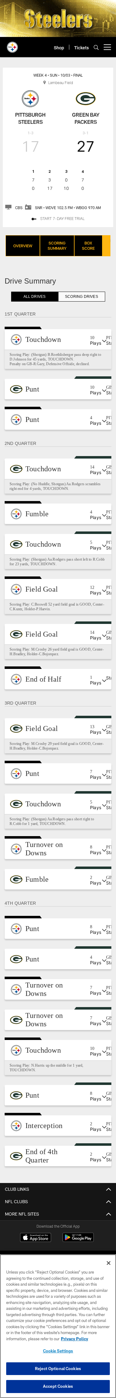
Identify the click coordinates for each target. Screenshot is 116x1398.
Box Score (88, 245)
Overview (22, 246)
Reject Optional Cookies (58, 1368)
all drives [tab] (34, 296)
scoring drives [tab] (81, 296)
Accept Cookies (58, 1386)
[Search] (96, 47)
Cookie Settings (58, 1350)
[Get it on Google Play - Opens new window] (78, 1240)
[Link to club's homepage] (12, 45)
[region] (58, 1326)
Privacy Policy (74, 1338)
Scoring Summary (57, 245)
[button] (58, 339)
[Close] (108, 1263)
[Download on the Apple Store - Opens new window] (35, 1238)
